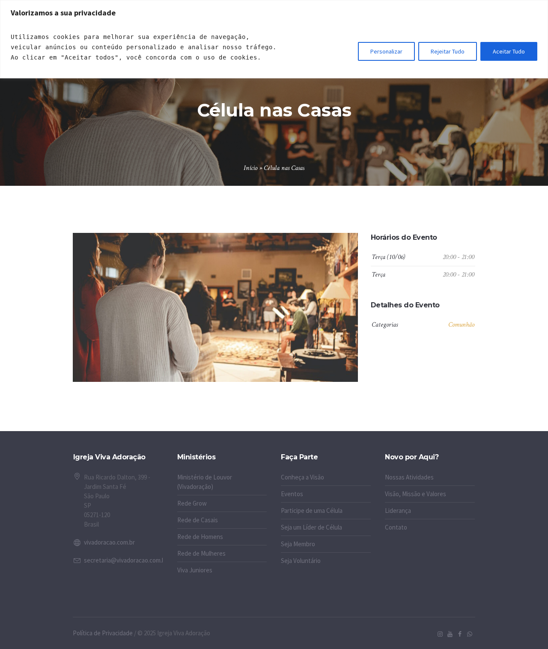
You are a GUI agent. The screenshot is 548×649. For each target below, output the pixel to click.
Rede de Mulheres (201, 553)
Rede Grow (192, 503)
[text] (145, 47)
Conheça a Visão (302, 477)
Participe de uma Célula (311, 510)
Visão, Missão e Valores (415, 494)
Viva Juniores (194, 570)
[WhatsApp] (469, 634)
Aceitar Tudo (509, 51)
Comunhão (461, 324)
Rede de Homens (200, 537)
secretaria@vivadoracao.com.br (125, 560)
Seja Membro (298, 544)
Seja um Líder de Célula (311, 527)
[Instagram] (440, 634)
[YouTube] (450, 634)
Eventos (292, 494)
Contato (396, 527)
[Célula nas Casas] (215, 307)
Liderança (398, 510)
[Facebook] (460, 634)
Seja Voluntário (301, 561)
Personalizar (386, 51)
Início (250, 168)
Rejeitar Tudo (448, 51)
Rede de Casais (197, 520)
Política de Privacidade (103, 633)
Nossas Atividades (409, 477)
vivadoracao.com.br (109, 542)
